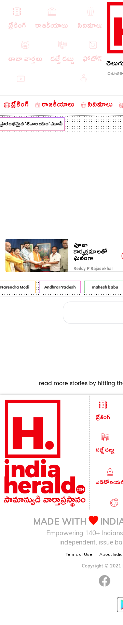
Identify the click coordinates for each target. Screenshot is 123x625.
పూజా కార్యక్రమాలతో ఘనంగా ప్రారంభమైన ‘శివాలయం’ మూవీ (96, 252)
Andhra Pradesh (59, 287)
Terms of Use (79, 554)
